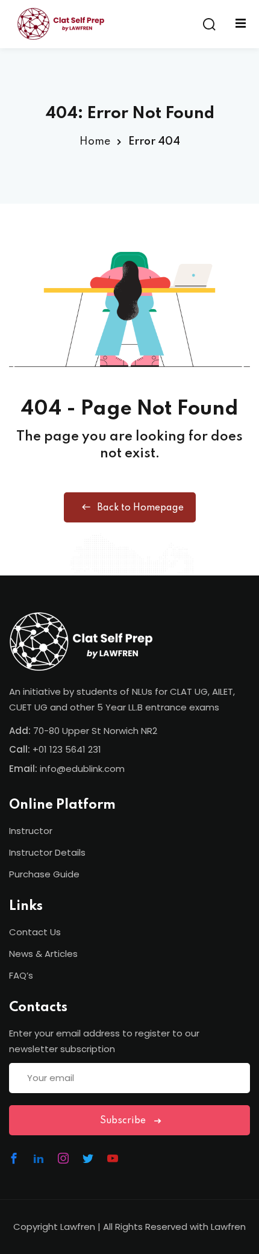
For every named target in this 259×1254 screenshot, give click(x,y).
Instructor (30, 830)
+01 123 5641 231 (67, 749)
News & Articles (43, 953)
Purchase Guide (44, 874)
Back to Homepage (140, 508)
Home (95, 141)
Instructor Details (47, 852)
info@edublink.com (82, 768)
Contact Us (35, 932)
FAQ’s (21, 975)
